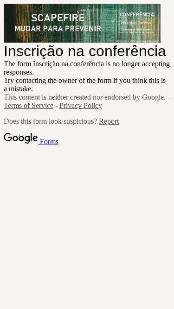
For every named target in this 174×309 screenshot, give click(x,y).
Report (109, 121)
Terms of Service (28, 105)
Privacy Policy (80, 105)
